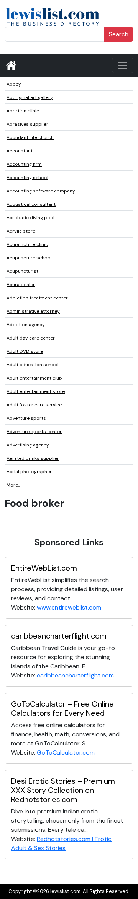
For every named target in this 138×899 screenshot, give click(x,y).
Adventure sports (26, 418)
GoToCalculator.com (66, 753)
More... (13, 485)
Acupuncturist (22, 271)
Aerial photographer (29, 472)
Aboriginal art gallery (30, 97)
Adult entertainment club (34, 378)
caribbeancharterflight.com (59, 635)
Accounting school (27, 178)
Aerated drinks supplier (33, 458)
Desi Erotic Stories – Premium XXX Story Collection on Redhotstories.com (63, 790)
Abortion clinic (23, 111)
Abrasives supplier (27, 124)
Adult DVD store (25, 351)
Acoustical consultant (31, 204)
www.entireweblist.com (69, 607)
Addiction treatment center (37, 298)
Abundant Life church (30, 137)
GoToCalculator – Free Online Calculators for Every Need (62, 708)
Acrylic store (21, 231)
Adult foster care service (34, 405)
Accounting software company (41, 191)
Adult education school (33, 365)
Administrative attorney (33, 311)
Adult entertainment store (36, 391)
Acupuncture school (29, 258)
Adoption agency (26, 325)
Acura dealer (21, 284)
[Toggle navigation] (122, 65)
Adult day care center (31, 338)
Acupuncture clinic (27, 244)
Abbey (14, 84)
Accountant (20, 151)
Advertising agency (28, 445)
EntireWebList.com (44, 567)
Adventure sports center (34, 431)
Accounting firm (24, 164)
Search (118, 34)
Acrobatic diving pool (30, 218)
